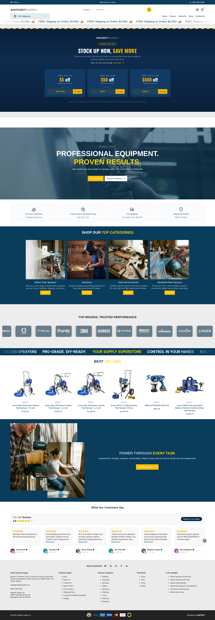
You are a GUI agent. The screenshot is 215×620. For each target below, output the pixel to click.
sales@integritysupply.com (20, 585)
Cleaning (105, 592)
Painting (105, 577)
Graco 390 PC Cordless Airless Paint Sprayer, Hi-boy (124, 406)
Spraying (105, 583)
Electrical (105, 598)
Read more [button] (50, 542)
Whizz (143, 586)
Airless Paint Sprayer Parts (180, 580)
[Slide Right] (117, 2)
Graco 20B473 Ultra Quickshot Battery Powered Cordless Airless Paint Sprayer (189, 408)
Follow (15, 2)
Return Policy (68, 586)
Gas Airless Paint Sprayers (180, 589)
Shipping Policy (69, 592)
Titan (143, 580)
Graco (25, 402)
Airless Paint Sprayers (178, 583)
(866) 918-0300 (16, 589)
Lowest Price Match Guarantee (74, 595)
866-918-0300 (83, 217)
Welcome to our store (108, 2)
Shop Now (45, 292)
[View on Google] (12, 551)
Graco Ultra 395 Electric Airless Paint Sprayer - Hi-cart (25, 406)
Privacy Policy (68, 589)
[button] (149, 9)
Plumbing (105, 601)
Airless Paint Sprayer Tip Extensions (183, 586)
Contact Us (200, 16)
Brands (173, 16)
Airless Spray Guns (177, 592)
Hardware (106, 580)
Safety (104, 586)
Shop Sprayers (95, 178)
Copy (79, 91)
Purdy (143, 583)
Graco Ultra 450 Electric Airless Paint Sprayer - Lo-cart (91, 406)
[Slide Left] (98, 2)
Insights (66, 598)
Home (164, 16)
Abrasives (106, 589)
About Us (182, 16)
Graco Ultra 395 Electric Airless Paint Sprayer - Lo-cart (58, 406)
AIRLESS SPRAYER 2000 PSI (157, 405)
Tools (104, 595)
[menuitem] (79, 577)
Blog (191, 16)
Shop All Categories (114, 178)
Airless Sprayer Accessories (180, 577)
